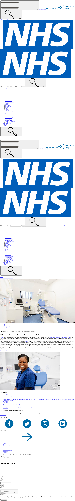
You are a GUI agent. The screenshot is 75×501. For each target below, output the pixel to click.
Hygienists (7, 103)
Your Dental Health (4, 139)
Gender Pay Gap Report (7, 450)
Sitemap (4, 444)
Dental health (5, 124)
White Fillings (7, 105)
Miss (2, 476)
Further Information (8, 118)
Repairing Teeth (8, 106)
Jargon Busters (10, 139)
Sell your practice (3, 19)
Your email (2, 486)
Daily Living (5, 327)
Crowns (6, 108)
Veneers (2, 337)
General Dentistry (8, 98)
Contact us (5, 443)
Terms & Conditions (6, 448)
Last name (2, 484)
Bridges (6, 107)
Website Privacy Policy (7, 445)
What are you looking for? (5, 86)
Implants (6, 112)
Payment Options (8, 119)
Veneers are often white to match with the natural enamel (59, 337)
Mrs (2, 477)
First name (2, 481)
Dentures (6, 109)
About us (4, 125)
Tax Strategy (5, 451)
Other (3, 479)
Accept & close (3, 499)
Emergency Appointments (10, 121)
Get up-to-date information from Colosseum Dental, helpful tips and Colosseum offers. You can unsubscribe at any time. (24, 488)
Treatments (5, 97)
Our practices (5, 88)
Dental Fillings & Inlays (9, 102)
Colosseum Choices (8, 120)
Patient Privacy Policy (7, 446)
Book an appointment (7, 123)
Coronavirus (5, 452)
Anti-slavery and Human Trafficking (9, 447)
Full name (2, 480)
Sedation (6, 104)
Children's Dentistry (9, 100)
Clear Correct (7, 113)
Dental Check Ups (8, 101)
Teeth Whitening (8, 115)
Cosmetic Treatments (9, 111)
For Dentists (7, 122)
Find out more (3, 415)
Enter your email (3, 440)
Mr (2, 478)
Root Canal (7, 110)
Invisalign (7, 114)
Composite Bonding (9, 117)
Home (4, 324)
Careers (8, 19)
